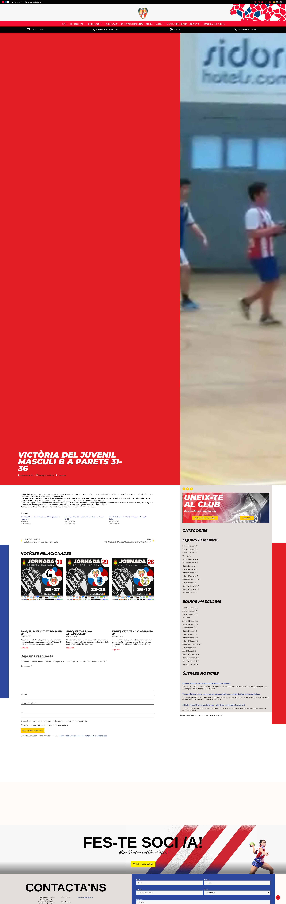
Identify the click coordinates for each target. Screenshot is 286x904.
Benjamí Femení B (190, 589)
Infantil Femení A (190, 573)
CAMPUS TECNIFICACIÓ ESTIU (132, 24)
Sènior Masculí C (189, 614)
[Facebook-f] (183, 488)
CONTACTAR (194, 24)
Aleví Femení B (189, 583)
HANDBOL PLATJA (111, 24)
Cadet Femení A (189, 566)
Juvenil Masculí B (190, 624)
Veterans (186, 618)
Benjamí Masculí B (190, 658)
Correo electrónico (29, 703)
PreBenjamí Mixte (190, 593)
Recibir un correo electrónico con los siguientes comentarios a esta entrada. (55, 721)
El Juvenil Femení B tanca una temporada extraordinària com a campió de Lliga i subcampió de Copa (221, 694)
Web (22, 712)
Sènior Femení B (189, 549)
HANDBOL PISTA (94, 24)
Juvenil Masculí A (190, 621)
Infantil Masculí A (190, 634)
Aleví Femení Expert (191, 579)
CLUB (64, 24)
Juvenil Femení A (190, 559)
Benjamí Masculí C (190, 661)
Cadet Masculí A (189, 628)
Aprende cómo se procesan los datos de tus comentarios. (82, 736)
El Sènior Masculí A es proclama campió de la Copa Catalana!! (206, 683)
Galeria (158, 24)
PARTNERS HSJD (173, 24)
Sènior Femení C (189, 553)
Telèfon (138, 889)
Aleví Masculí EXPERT (192, 644)
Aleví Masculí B (189, 648)
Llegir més (24, 647)
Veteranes (186, 556)
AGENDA (149, 24)
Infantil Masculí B (190, 638)
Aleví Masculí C (189, 651)
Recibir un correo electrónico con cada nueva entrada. (46, 725)
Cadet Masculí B (189, 631)
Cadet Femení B (189, 569)
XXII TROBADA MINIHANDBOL (213, 24)
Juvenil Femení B (190, 563)
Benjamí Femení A (190, 586)
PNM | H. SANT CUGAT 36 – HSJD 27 (41, 632)
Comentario (26, 666)
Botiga (184, 24)
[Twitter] (187, 488)
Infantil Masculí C (190, 641)
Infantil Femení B (190, 576)
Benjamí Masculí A (190, 654)
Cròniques (62, 475)
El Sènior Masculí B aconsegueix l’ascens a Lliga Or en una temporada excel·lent (213, 705)
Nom (138, 879)
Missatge (139, 899)
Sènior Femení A (189, 546)
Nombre (25, 694)
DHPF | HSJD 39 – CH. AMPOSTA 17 (132, 632)
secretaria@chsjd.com (85, 898)
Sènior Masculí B (189, 611)
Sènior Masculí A (189, 608)
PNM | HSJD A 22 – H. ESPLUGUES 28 (79, 632)
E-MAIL (206, 879)
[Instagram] (191, 488)
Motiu (206, 889)
